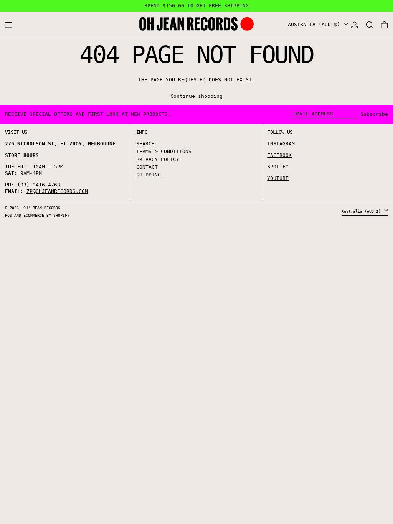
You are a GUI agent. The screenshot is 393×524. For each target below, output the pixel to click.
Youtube (278, 178)
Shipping (148, 175)
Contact (147, 167)
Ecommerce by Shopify (46, 215)
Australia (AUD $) (315, 24)
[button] (369, 24)
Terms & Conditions (164, 151)
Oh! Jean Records (41, 207)
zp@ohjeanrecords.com (57, 191)
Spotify (278, 167)
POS (8, 215)
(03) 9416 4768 (38, 185)
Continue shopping (196, 96)
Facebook (279, 155)
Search (145, 144)
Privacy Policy (157, 159)
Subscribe (374, 114)
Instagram (281, 144)
